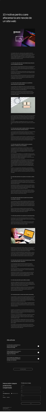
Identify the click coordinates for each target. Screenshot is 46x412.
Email (21, 390)
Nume (21, 386)
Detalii (21, 394)
